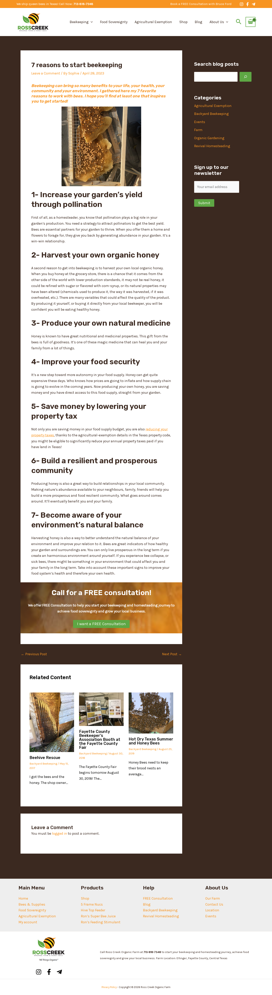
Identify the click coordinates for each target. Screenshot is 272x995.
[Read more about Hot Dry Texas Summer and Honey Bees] (151, 712)
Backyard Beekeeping (43, 763)
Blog (198, 22)
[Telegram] (253, 4)
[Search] (245, 77)
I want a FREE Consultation (101, 624)
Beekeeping (79, 22)
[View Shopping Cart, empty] (250, 22)
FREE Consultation (158, 898)
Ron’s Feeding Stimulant (100, 922)
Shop (183, 22)
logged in (59, 833)
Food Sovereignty (113, 22)
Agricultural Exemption (153, 22)
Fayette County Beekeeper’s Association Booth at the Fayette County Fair (99, 739)
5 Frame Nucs (92, 904)
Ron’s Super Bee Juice (98, 916)
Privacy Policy (109, 987)
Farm (198, 130)
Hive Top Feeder (93, 910)
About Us (216, 22)
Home (23, 898)
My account (28, 922)
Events (199, 122)
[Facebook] (247, 4)
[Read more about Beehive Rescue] (51, 722)
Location (212, 910)
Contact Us (214, 904)
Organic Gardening (209, 138)
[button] (201, 4)
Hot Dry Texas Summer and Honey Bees (151, 741)
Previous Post (34, 654)
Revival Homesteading (212, 146)
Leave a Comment (45, 73)
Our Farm (212, 898)
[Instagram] (242, 4)
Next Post (172, 654)
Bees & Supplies (32, 904)
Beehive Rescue (44, 757)
